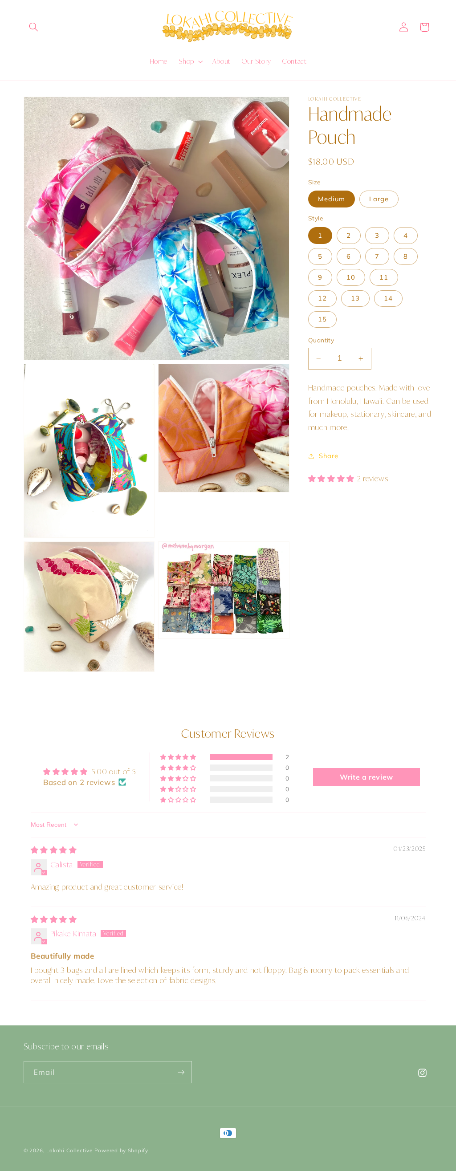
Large (379, 199)
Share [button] (328, 455)
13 (355, 298)
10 (350, 277)
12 (322, 298)
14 (388, 298)
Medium (331, 199)
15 (322, 319)
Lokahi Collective (69, 1150)
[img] (54, 849)
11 (383, 277)
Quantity (321, 340)
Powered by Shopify (121, 1150)
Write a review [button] (366, 777)
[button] (34, 27)
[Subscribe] (181, 1072)
